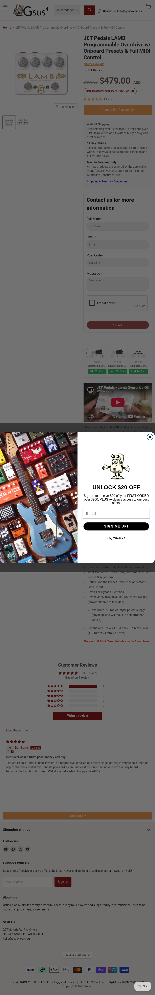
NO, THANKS (116, 538)
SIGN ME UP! (116, 526)
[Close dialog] (150, 437)
